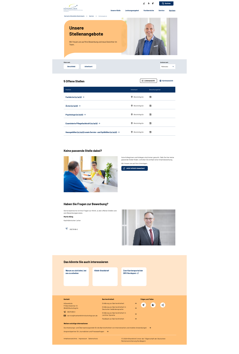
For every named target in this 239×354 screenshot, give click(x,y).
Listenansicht (149, 81)
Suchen (168, 3)
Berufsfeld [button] (71, 66)
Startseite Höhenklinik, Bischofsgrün (74, 16)
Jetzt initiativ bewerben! (135, 168)
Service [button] (161, 10)
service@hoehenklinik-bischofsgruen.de (82, 316)
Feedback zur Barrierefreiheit (113, 319)
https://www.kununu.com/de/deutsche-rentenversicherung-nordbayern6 (153, 305)
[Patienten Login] (144, 3)
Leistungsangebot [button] (132, 10)
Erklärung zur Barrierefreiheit (113, 303)
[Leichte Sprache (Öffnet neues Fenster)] (148, 4)
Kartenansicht (167, 81)
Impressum (83, 338)
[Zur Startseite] (76, 8)
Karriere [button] (172, 10)
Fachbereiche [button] (149, 10)
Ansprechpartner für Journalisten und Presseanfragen (84, 331)
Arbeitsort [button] (88, 66)
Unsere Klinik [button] (116, 10)
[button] (166, 3)
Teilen (162, 305)
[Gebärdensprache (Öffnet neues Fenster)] (153, 3)
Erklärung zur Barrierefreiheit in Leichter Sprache (114, 314)
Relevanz (164, 66)
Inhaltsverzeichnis (70, 338)
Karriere (91, 16)
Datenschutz (93, 338)
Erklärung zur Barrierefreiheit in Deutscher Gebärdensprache (114, 308)
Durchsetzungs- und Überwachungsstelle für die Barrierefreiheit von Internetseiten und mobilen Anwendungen (105, 328)
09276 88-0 (71, 312)
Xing (143, 304)
